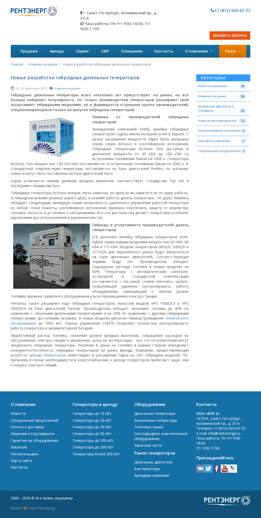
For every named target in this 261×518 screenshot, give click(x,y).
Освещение (131, 51)
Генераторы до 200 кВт (93, 447)
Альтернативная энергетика (219, 130)
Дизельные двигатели (153, 462)
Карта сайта (21, 460)
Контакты (163, 51)
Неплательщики (24, 453)
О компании (197, 51)
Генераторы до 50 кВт (92, 433)
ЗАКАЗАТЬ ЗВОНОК (230, 35)
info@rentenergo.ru (224, 433)
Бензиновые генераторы (155, 420)
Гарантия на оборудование (34, 440)
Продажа (29, 51)
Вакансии (19, 447)
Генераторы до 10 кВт (92, 413)
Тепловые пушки (148, 426)
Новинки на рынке (43, 64)
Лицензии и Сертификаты (33, 433)
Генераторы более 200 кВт (96, 453)
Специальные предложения (219, 151)
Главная (17, 64)
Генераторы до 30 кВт (92, 426)
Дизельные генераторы (154, 413)
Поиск (231, 51)
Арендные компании (214, 141)
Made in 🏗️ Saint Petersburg (32, 508)
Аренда (57, 51)
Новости (18, 413)
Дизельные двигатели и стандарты (216, 108)
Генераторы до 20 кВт (92, 420)
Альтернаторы (147, 468)
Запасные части (148, 445)
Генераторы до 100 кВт (93, 440)
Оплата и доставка (27, 426)
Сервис (82, 51)
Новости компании (212, 86)
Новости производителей (217, 120)
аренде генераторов (47, 355)
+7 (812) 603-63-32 (232, 10)
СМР (105, 51)
